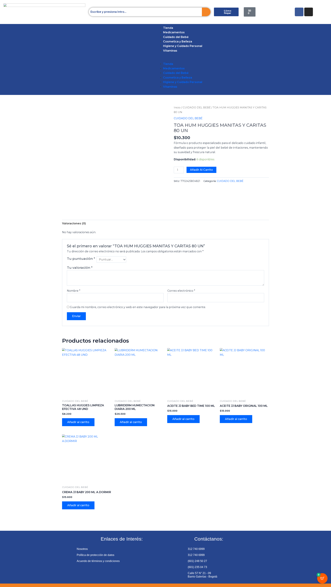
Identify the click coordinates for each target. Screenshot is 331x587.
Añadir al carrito (201, 169)
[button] (9, 59)
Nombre (73, 290)
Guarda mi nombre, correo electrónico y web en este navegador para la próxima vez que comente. (138, 307)
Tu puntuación (81, 258)
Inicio (177, 107)
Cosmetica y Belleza (177, 41)
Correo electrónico (181, 290)
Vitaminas (170, 50)
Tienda (168, 28)
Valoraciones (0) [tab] (74, 223)
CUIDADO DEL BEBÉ (197, 107)
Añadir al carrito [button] (78, 422)
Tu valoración (79, 267)
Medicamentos (174, 32)
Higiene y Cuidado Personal (182, 46)
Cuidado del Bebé (176, 37)
